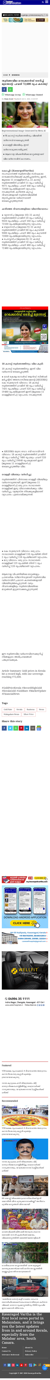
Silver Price (29, 714)
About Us (29, 1348)
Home (5, 75)
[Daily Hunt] (39, 1365)
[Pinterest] (26, 1365)
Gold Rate (8, 709)
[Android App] (35, 1365)
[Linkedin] (17, 1365)
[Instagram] (13, 1365)
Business (16, 75)
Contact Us (6, 1351)
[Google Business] (30, 1365)
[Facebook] (5, 1365)
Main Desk (8, 99)
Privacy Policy (31, 1351)
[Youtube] (22, 1365)
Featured (6, 1066)
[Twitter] (9, 1365)
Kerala (19, 709)
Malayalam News (11, 714)
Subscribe (29, 1355)
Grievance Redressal (10, 1355)
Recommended (10, 1101)
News (41, 709)
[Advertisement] (25, 47)
